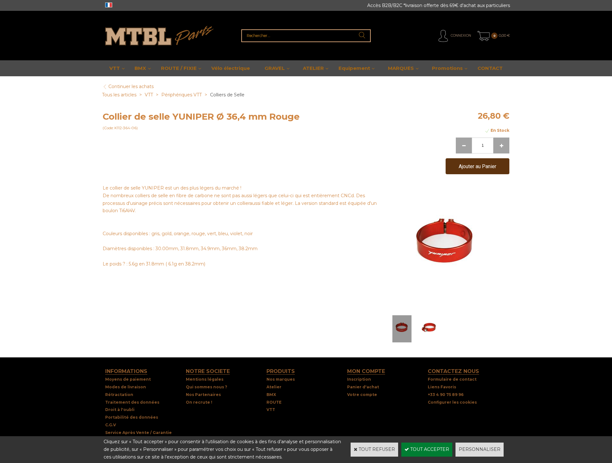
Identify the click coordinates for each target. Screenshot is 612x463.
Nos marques (280, 379)
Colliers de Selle (227, 95)
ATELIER (313, 68)
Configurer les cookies (452, 402)
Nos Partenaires (203, 394)
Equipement (354, 68)
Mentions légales (204, 379)
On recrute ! (199, 402)
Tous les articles (119, 95)
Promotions (447, 68)
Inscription (359, 379)
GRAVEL (275, 68)
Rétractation (119, 394)
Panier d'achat (363, 387)
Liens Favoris (442, 387)
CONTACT (490, 68)
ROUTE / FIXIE (179, 68)
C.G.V (110, 424)
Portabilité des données (131, 417)
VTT (114, 68)
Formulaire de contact (452, 379)
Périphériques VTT (181, 95)
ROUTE (273, 402)
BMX (140, 68)
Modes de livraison (125, 387)
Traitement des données (132, 402)
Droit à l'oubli (120, 409)
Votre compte (362, 394)
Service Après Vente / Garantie (138, 432)
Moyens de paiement (128, 379)
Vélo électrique (230, 68)
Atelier (273, 387)
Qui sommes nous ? (206, 387)
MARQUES (401, 68)
